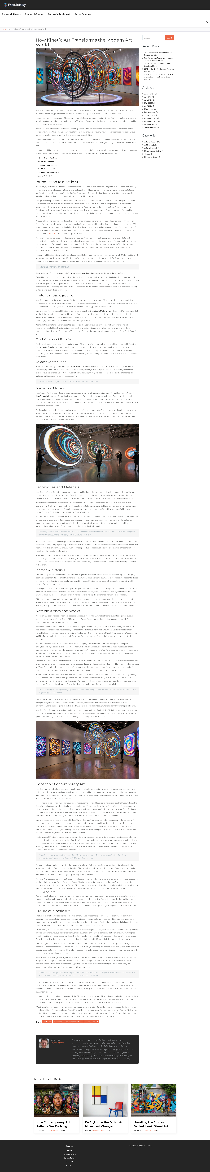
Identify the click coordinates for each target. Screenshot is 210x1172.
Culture (148, 154)
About (69, 1151)
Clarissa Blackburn (51, 1130)
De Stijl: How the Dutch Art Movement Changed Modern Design (158, 59)
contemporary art (91, 1022)
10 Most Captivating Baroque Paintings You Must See (159, 70)
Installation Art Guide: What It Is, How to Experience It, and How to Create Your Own (158, 76)
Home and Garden (152, 157)
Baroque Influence (11, 14)
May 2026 (149, 103)
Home (4, 29)
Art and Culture (152, 142)
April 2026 (149, 106)
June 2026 (149, 100)
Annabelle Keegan (149, 1130)
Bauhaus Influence (34, 14)
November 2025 (152, 121)
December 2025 (151, 118)
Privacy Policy (69, 1158)
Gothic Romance (83, 14)
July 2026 (149, 97)
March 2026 (150, 109)
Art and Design (151, 148)
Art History (150, 145)
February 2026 (151, 112)
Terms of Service (69, 1154)
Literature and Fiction (153, 151)
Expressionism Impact (59, 14)
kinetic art (47, 1022)
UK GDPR (69, 1162)
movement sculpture (73, 1022)
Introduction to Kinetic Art (48, 158)
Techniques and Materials (47, 165)
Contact (69, 1165)
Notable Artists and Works (48, 169)
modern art (52, 233)
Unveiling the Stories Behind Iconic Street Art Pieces (157, 64)
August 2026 (150, 94)
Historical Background (46, 161)
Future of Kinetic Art (45, 176)
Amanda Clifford (99, 1130)
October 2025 (151, 124)
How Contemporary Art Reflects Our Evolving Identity (158, 53)
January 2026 (150, 115)
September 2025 (151, 127)
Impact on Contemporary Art (49, 172)
